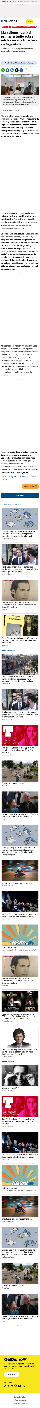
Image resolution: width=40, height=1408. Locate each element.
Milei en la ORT (16, 1)
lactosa (5, 479)
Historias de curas (9, 947)
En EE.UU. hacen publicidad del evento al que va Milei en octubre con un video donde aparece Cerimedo (19, 1051)
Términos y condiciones (20, 1403)
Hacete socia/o (29, 21)
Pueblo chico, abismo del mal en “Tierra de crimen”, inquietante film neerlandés (20, 815)
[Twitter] (17, 70)
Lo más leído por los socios (12, 505)
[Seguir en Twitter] (5, 1385)
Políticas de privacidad (20, 1400)
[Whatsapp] (3, 70)
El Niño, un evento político (13, 783)
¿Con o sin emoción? (10, 1088)
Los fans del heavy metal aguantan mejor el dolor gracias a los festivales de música (20, 915)
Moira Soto (5, 819)
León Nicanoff (6, 684)
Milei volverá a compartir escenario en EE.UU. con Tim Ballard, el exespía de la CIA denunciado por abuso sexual (18, 1016)
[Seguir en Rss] (24, 1385)
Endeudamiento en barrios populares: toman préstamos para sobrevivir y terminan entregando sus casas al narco (18, 678)
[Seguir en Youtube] (19, 1386)
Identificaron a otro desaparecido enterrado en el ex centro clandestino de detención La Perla (19, 604)
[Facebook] (7, 70)
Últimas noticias (8, 1062)
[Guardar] (26, 70)
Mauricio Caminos (7, 1021)
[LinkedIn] (21, 70)
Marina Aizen (6, 786)
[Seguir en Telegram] (12, 1385)
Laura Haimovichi (7, 1091)
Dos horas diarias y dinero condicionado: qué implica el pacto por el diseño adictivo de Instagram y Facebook (20, 569)
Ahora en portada (8, 650)
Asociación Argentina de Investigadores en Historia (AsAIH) (20, 950)
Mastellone (22, 477)
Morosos (21, 1)
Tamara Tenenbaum (8, 755)
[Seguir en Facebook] (8, 1386)
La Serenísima (33, 477)
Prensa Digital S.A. (20, 1397)
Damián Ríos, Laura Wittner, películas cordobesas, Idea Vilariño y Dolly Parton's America (19, 750)
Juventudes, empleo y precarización (17, 883)
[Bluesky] (12, 70)
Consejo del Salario (33, 1)
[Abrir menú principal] (36, 21)
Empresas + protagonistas (9, 477)
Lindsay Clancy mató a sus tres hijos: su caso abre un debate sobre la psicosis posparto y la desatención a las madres (18, 533)
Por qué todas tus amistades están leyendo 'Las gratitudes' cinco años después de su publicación (19, 640)
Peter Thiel (26, 1)
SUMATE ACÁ (12, 1374)
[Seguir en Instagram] (15, 1385)
